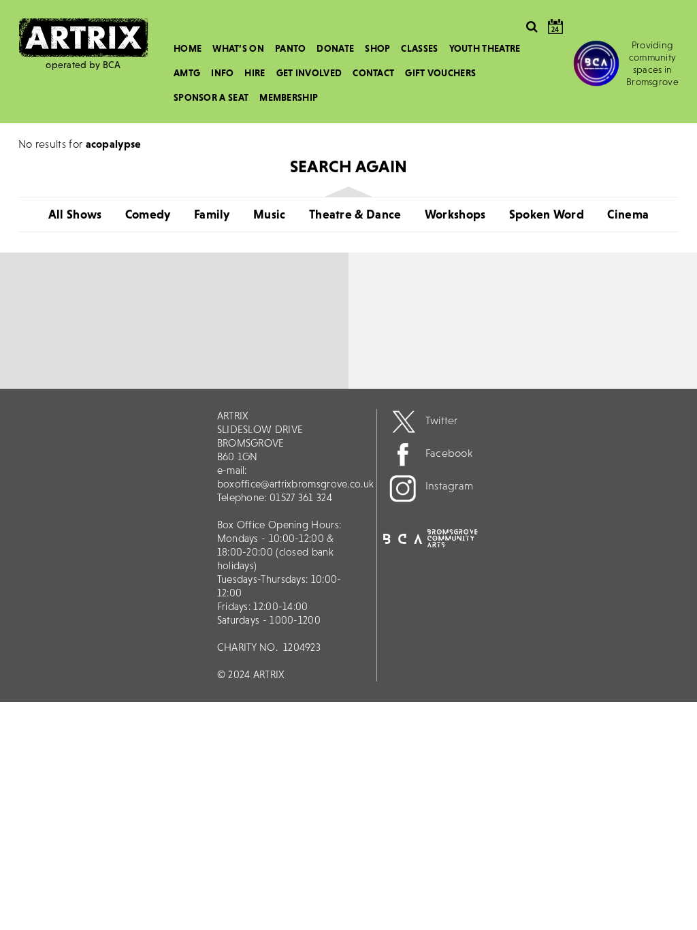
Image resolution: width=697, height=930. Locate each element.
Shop (377, 48)
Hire (254, 72)
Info (222, 72)
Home (187, 48)
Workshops (455, 214)
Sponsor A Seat (211, 97)
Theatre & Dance (355, 214)
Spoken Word (546, 214)
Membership (288, 97)
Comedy (148, 214)
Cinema (628, 214)
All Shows (75, 214)
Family (212, 214)
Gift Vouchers (440, 72)
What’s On (238, 48)
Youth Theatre (485, 48)
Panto (290, 48)
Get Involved (309, 72)
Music (269, 214)
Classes (419, 48)
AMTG (187, 72)
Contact (373, 72)
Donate (335, 48)
